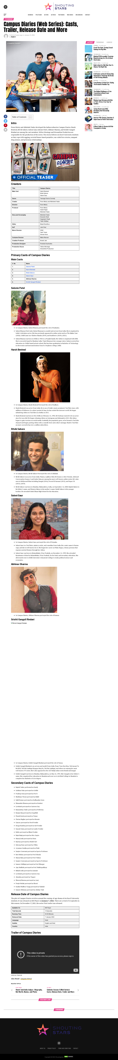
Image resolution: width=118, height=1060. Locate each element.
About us (42, 1048)
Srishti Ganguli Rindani (33, 282)
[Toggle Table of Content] (29, 117)
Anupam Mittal (26, 979)
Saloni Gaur (29, 276)
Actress (53, 15)
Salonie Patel (30, 266)
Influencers (79, 15)
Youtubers (61, 15)
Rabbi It (13, 37)
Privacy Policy (51, 1048)
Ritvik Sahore (30, 273)
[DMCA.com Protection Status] (68, 1057)
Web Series (70, 15)
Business (30, 15)
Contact (87, 15)
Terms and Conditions (64, 1048)
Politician (39, 15)
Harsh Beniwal (30, 270)
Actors (46, 15)
